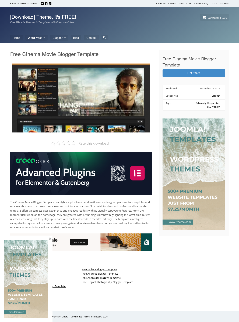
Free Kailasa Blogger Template (99, 269)
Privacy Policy (201, 3)
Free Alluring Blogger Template (100, 273)
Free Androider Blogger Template (101, 277)
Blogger (58, 38)
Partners (224, 3)
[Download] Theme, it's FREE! (43, 16)
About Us (161, 3)
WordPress (35, 38)
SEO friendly (213, 106)
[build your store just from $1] (81, 249)
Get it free (194, 73)
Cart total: (217, 17)
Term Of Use (185, 3)
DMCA (214, 3)
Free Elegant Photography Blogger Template (107, 282)
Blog (76, 38)
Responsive (213, 103)
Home (16, 38)
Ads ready (201, 103)
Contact (91, 38)
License (172, 3)
